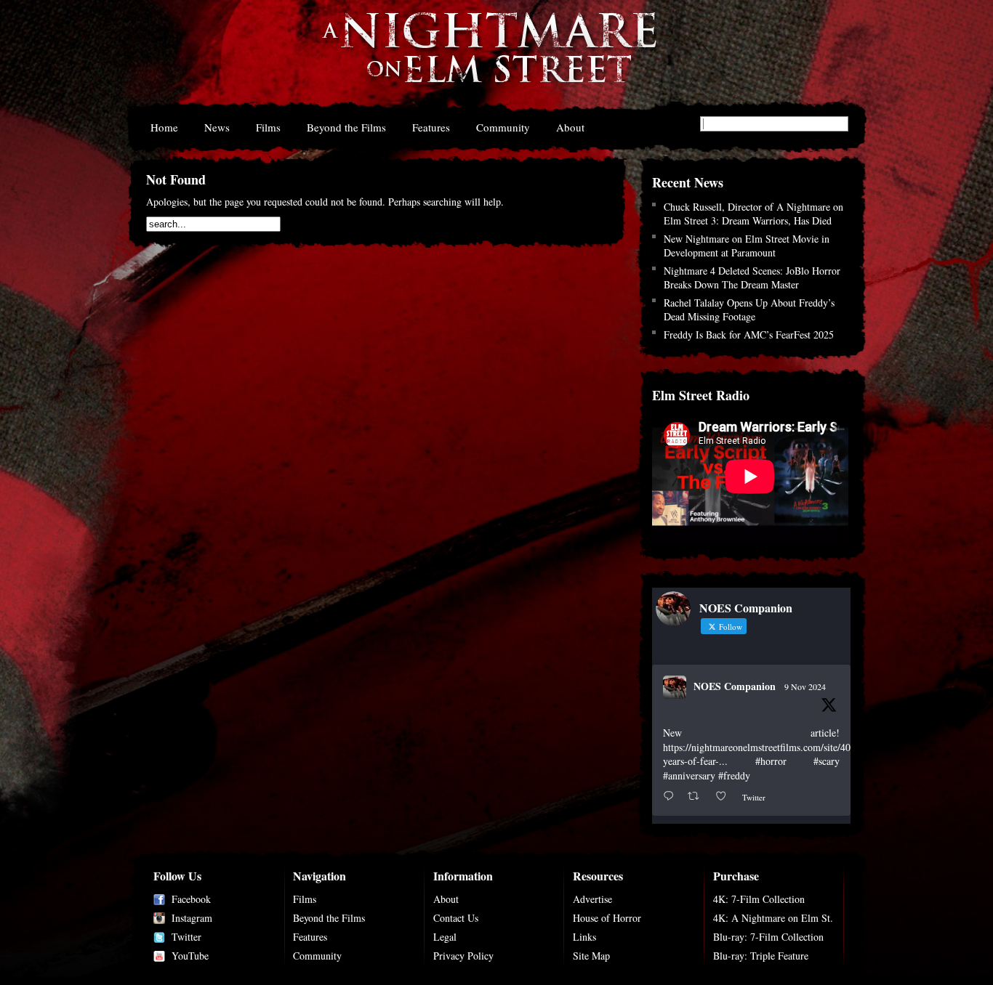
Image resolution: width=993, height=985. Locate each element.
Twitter (186, 937)
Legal (445, 937)
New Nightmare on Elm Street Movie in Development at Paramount (746, 245)
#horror (771, 761)
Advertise (592, 899)
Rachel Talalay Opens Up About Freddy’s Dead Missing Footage (749, 309)
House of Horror (607, 918)
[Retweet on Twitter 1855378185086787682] (697, 796)
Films (268, 127)
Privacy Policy (463, 955)
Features (431, 127)
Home (164, 127)
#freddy (734, 775)
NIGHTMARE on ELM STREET (488, 57)
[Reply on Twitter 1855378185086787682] (671, 796)
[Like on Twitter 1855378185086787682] (725, 796)
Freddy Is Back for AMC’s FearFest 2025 (749, 334)
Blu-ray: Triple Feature (760, 955)
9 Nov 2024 (805, 686)
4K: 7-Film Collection (759, 899)
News (217, 127)
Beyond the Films (346, 127)
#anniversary (689, 775)
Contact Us (455, 918)
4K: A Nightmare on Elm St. (773, 918)
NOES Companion (735, 686)
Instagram (192, 918)
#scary (826, 761)
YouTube (190, 955)
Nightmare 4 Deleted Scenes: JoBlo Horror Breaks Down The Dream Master (752, 277)
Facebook (191, 899)
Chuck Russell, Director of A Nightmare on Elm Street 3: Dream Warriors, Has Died (753, 213)
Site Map (591, 955)
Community (503, 127)
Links (584, 937)
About (570, 127)
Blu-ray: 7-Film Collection (768, 937)
